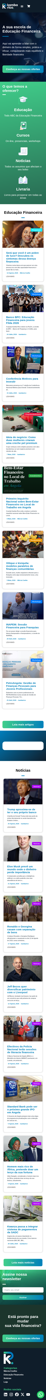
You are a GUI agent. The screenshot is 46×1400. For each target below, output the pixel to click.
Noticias (7, 1378)
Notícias (36, 786)
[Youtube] (28, 1394)
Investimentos (35, 476)
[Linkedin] (5, 1394)
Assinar (23, 1297)
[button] (22, 6)
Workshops (36, 294)
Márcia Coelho (25, 273)
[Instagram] (11, 1394)
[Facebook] (17, 1394)
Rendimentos (36, 540)
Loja (6, 1382)
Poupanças (36, 230)
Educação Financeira (13, 1375)
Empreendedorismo (33, 414)
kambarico (22, 334)
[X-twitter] (22, 1394)
